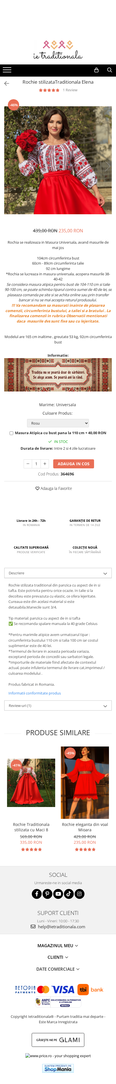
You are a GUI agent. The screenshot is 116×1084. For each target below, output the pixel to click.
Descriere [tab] (16, 572)
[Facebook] (37, 894)
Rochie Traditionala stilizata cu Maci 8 (31, 827)
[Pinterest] (47, 894)
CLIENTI (56, 957)
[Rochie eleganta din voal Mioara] (85, 783)
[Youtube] (58, 894)
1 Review (70, 89)
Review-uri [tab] (20, 705)
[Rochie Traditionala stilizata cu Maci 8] (31, 783)
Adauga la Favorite (55, 488)
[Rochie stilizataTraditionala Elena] (58, 160)
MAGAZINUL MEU (55, 945)
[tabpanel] (58, 160)
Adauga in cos (74, 463)
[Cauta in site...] (109, 70)
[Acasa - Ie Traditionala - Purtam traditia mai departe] (58, 50)
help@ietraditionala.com (61, 926)
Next (107, 166)
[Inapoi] (4, 83)
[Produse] (8, 71)
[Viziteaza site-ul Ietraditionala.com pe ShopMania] (58, 1068)
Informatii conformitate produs (34, 693)
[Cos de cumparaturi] (96, 70)
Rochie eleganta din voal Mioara (85, 827)
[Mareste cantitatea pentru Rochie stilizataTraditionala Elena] (45, 463)
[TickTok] (69, 894)
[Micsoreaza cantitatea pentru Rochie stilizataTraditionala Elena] (28, 463)
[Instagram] (79, 894)
